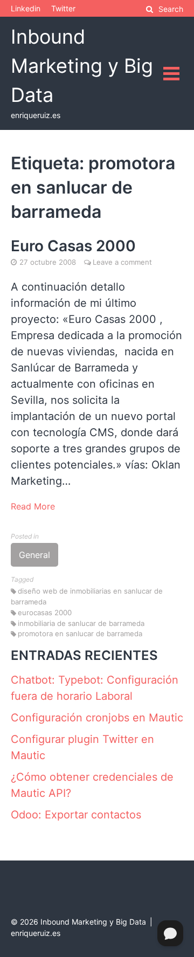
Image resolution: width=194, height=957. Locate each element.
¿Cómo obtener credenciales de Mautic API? (92, 785)
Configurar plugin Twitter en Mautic (82, 747)
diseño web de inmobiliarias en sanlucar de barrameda (87, 596)
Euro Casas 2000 (73, 246)
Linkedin (25, 8)
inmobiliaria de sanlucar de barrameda (81, 623)
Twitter (63, 8)
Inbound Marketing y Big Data (82, 66)
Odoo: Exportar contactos (76, 814)
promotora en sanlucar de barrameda (80, 633)
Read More (33, 506)
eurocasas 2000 (45, 612)
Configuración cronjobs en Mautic (97, 717)
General (34, 554)
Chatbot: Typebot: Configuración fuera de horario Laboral (94, 688)
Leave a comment (122, 262)
